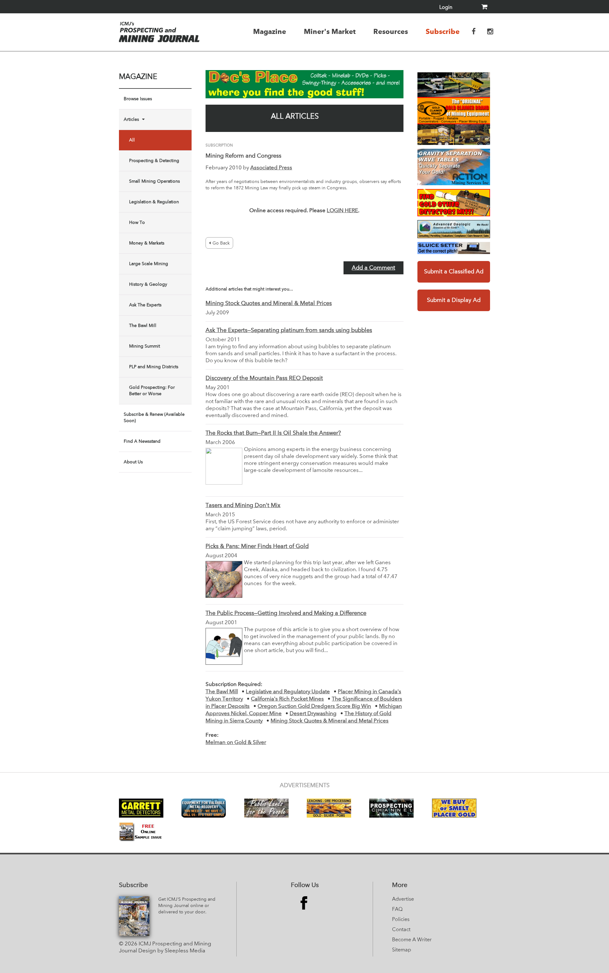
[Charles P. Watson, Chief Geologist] (453, 229)
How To (137, 222)
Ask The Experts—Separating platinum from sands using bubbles (289, 330)
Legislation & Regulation (154, 202)
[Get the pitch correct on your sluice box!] (453, 248)
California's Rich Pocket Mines (287, 699)
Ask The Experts (145, 305)
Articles (131, 119)
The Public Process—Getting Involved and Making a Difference (286, 613)
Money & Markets (146, 243)
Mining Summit (144, 346)
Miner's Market (330, 31)
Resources (390, 31)
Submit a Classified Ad (453, 272)
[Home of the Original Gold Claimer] (453, 108)
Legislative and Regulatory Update (288, 692)
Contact (401, 929)
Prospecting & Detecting (154, 161)
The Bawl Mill (142, 325)
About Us (133, 462)
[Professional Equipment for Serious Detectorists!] (304, 84)
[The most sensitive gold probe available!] (453, 202)
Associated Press (271, 168)
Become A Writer (412, 940)
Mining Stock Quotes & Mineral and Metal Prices (330, 721)
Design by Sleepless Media (171, 951)
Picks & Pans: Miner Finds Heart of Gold (257, 546)
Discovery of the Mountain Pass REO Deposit (264, 378)
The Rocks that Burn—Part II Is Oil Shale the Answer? (273, 433)
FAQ (397, 909)
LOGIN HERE (342, 210)
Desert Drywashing (313, 713)
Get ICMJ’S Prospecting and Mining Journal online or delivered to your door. (186, 905)
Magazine (269, 31)
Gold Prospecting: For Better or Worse (152, 390)
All (132, 140)
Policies (400, 919)
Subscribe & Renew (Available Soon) (154, 417)
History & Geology (148, 284)
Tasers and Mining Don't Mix (243, 505)
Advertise (403, 899)
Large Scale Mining (148, 264)
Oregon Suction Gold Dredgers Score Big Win (314, 706)
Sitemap (401, 950)
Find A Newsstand (142, 441)
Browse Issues (138, 99)
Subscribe (443, 31)
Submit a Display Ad (454, 300)
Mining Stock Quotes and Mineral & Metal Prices (269, 303)
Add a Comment (373, 268)
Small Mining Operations (154, 181)
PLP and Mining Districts (153, 367)
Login (445, 7)
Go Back (221, 243)
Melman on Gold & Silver (236, 742)
